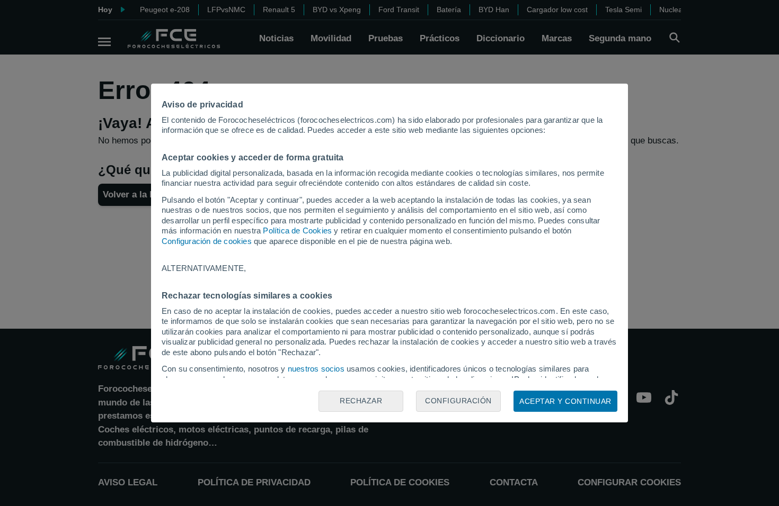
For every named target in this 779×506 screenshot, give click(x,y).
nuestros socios (316, 368)
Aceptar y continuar (565, 401)
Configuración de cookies (207, 241)
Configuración (458, 400)
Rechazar (361, 400)
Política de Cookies (297, 230)
